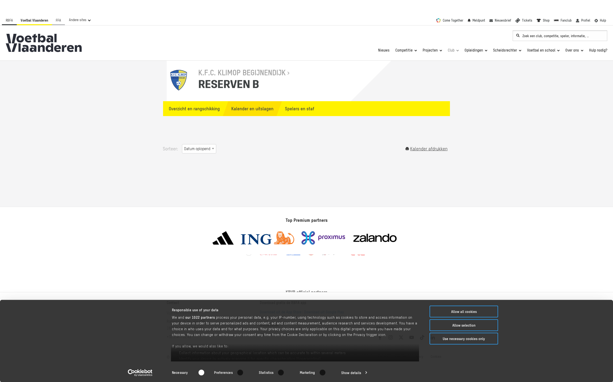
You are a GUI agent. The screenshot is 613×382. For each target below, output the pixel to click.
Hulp (603, 20)
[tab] (192, 108)
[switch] (243, 372)
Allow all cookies (464, 312)
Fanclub (566, 20)
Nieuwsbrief (503, 20)
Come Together (453, 20)
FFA (58, 20)
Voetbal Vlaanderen (34, 20)
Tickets (527, 20)
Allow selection (464, 325)
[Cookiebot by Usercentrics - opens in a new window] (140, 372)
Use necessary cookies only (464, 339)
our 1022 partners (200, 317)
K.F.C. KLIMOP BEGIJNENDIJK (242, 72)
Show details (351, 372)
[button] (79, 20)
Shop (546, 20)
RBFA (9, 20)
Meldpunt (478, 20)
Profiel (585, 20)
